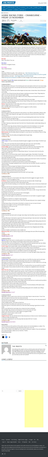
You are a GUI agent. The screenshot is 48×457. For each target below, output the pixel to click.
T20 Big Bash (24, 442)
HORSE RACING (11, 7)
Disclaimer (8, 439)
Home (3, 7)
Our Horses (34, 442)
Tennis (19, 442)
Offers (16, 9)
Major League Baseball (11, 442)
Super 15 (4, 442)
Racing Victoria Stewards (10, 77)
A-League (31, 439)
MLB (41, 7)
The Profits (14, 20)
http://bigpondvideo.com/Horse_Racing (24, 76)
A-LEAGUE (22, 7)
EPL (17, 7)
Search (20, 391)
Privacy (3, 439)
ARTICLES (22, 9)
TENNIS (4, 9)
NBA (29, 442)
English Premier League (23, 439)
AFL (28, 7)
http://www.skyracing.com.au (32, 73)
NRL (31, 7)
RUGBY (36, 7)
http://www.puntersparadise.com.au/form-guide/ (35, 74)
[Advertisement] (34, 408)
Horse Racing (14, 439)
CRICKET (10, 9)
